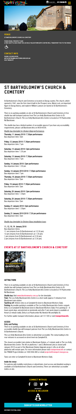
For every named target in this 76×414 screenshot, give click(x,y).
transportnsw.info (57, 350)
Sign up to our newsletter (38, 405)
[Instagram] (35, 384)
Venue (7, 35)
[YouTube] (47, 384)
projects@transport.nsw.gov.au (56, 352)
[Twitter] (41, 384)
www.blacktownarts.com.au (27, 296)
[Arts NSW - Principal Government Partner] (51, 3)
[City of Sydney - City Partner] (62, 3)
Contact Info (11, 54)
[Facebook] (30, 384)
